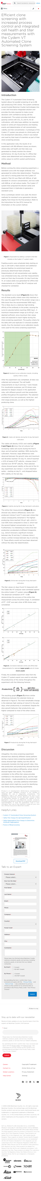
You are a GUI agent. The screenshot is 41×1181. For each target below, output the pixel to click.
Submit (32, 994)
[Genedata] (7, 1167)
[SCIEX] (7, 1178)
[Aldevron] (28, 1161)
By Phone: (7, 973)
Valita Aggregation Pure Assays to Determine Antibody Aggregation (18, 821)
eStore (38, 3)
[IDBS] (17, 1167)
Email (6, 901)
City (5, 941)
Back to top (34, 1008)
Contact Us (6, 1068)
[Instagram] (26, 1082)
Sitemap (24, 1075)
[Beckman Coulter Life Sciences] (6, 3)
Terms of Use (9, 984)
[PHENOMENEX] (28, 1172)
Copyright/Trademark (29, 1064)
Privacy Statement (28, 1072)
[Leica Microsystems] (7, 1172)
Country (7, 921)
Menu (5, 8)
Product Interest (9, 874)
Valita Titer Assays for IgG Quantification (17, 818)
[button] (14, 3)
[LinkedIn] (30, 1082)
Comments (8, 948)
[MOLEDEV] (17, 1172)
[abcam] (17, 1161)
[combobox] (23, 3)
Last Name (8, 894)
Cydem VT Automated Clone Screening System (19, 815)
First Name (8, 888)
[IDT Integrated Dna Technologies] (28, 1167)
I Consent (16, 967)
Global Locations (8, 1072)
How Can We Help (10, 881)
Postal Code (8, 928)
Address (7, 934)
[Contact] (33, 8)
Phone (6, 907)
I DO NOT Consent (19, 969)
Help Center (7, 1075)
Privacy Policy (27, 982)
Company (7, 914)
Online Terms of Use (28, 1068)
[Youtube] (38, 1082)
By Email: (7, 967)
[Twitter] (34, 1082)
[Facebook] (23, 1082)
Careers (5, 1064)
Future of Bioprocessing (11, 825)
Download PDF (20, 861)
